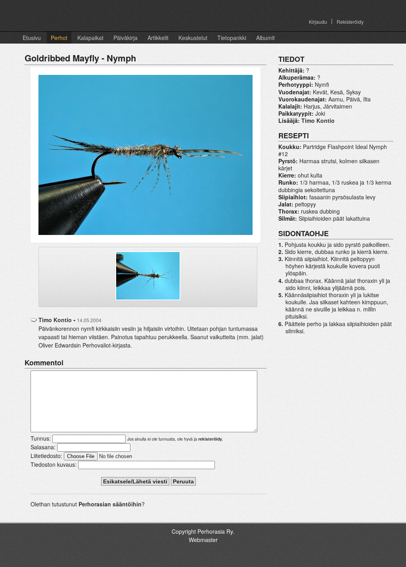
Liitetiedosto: (46, 456)
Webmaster (203, 540)
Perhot (59, 38)
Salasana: (43, 447)
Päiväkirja (125, 38)
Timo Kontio (55, 320)
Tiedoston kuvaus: (54, 464)
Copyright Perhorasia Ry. (203, 531)
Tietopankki (231, 38)
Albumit (265, 38)
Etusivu (32, 38)
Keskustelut (192, 38)
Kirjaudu (318, 21)
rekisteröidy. (210, 439)
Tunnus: (41, 438)
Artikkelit (158, 38)
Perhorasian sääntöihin (110, 504)
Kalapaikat (90, 38)
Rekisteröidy (350, 21)
